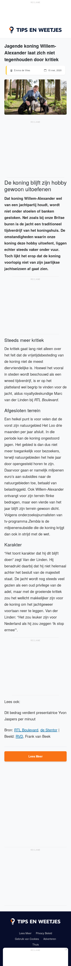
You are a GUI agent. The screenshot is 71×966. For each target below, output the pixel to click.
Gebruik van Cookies (27, 939)
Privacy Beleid (44, 933)
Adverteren (49, 939)
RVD (19, 736)
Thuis (35, 944)
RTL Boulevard (26, 729)
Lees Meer (35, 756)
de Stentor (48, 729)
